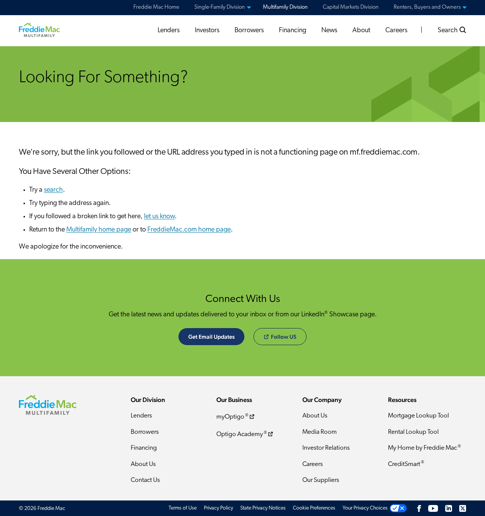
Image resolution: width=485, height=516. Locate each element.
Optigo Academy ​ (241, 434)
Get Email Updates (211, 336)
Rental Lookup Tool (413, 432)
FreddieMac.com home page (189, 230)
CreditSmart (406, 464)
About (361, 30)
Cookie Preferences (314, 508)
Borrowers (249, 30)
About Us (143, 464)
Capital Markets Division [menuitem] (351, 7)
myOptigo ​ (232, 417)
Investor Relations (326, 448)
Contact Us (145, 480)
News (329, 30)
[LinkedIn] (448, 508)
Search (448, 30)
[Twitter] (462, 508)
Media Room (319, 432)
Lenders (169, 30)
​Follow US (283, 336)
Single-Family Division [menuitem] (219, 7)
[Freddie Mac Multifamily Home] (39, 30)
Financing (292, 30)
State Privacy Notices (263, 508)
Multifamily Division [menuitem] (285, 7)
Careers (396, 30)
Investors (207, 30)
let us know (159, 216)
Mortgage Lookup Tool (418, 416)
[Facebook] (419, 508)
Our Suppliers (320, 480)
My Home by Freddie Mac (424, 448)
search (53, 190)
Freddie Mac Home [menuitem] (156, 7)
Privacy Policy (218, 508)
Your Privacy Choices (365, 508)
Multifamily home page (98, 230)
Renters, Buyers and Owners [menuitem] (427, 7)
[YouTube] (433, 508)
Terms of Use (183, 508)
